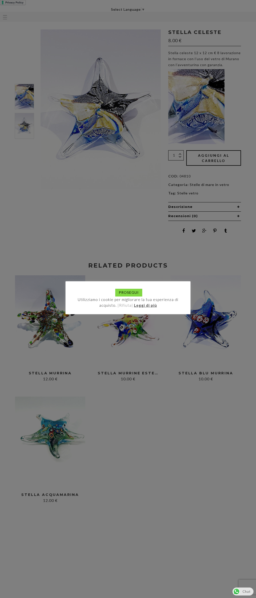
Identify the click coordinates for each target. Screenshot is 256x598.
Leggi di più (145, 305)
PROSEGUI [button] (129, 292)
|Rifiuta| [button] (125, 305)
